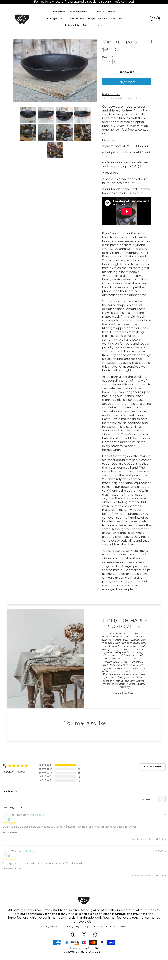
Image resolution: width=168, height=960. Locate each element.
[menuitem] (59, 11)
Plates (98, 11)
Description (111, 93)
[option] (55, 70)
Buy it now (127, 82)
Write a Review (154, 766)
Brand (86, 25)
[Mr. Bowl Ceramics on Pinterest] (94, 935)
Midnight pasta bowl (12, 832)
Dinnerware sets (79, 11)
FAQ (138, 98)
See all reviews (123, 692)
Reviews (8, 791)
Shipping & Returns (116, 98)
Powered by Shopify (84, 948)
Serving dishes (55, 18)
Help (99, 25)
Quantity (107, 57)
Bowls (111, 11)
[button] (126, 72)
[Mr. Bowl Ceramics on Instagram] (84, 935)
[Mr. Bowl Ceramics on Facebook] (73, 935)
